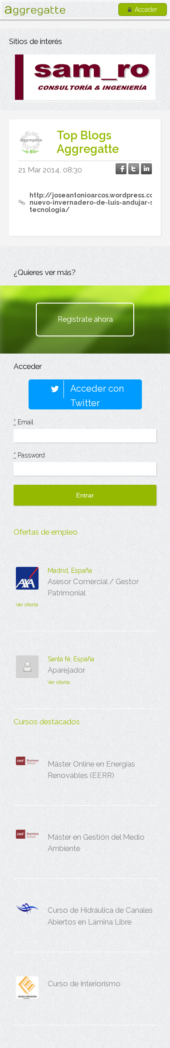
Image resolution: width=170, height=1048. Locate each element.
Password (29, 455)
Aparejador (66, 669)
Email (24, 422)
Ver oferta (27, 605)
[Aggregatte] (35, 10)
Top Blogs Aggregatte (88, 142)
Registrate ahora (85, 319)
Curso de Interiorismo (84, 983)
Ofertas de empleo (46, 531)
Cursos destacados (47, 721)
